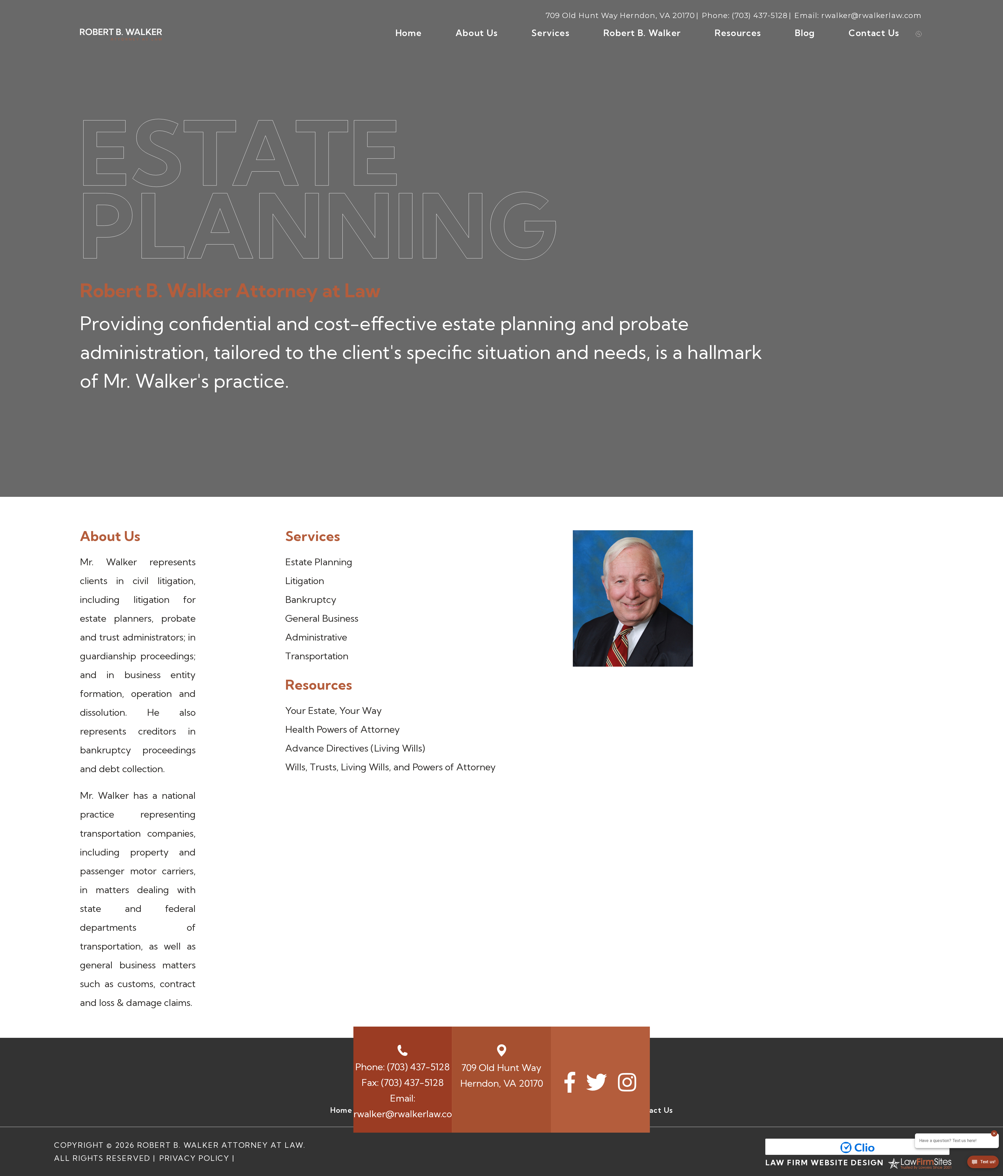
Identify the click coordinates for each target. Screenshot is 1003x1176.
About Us (477, 32)
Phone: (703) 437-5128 (402, 1067)
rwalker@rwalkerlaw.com (871, 15)
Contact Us (874, 32)
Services (551, 32)
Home (408, 32)
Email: (402, 1106)
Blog (805, 32)
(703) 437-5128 (760, 15)
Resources (738, 32)
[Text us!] (983, 1164)
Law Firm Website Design (824, 1162)
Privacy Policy (194, 1158)
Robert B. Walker (642, 32)
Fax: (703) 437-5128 (402, 1082)
